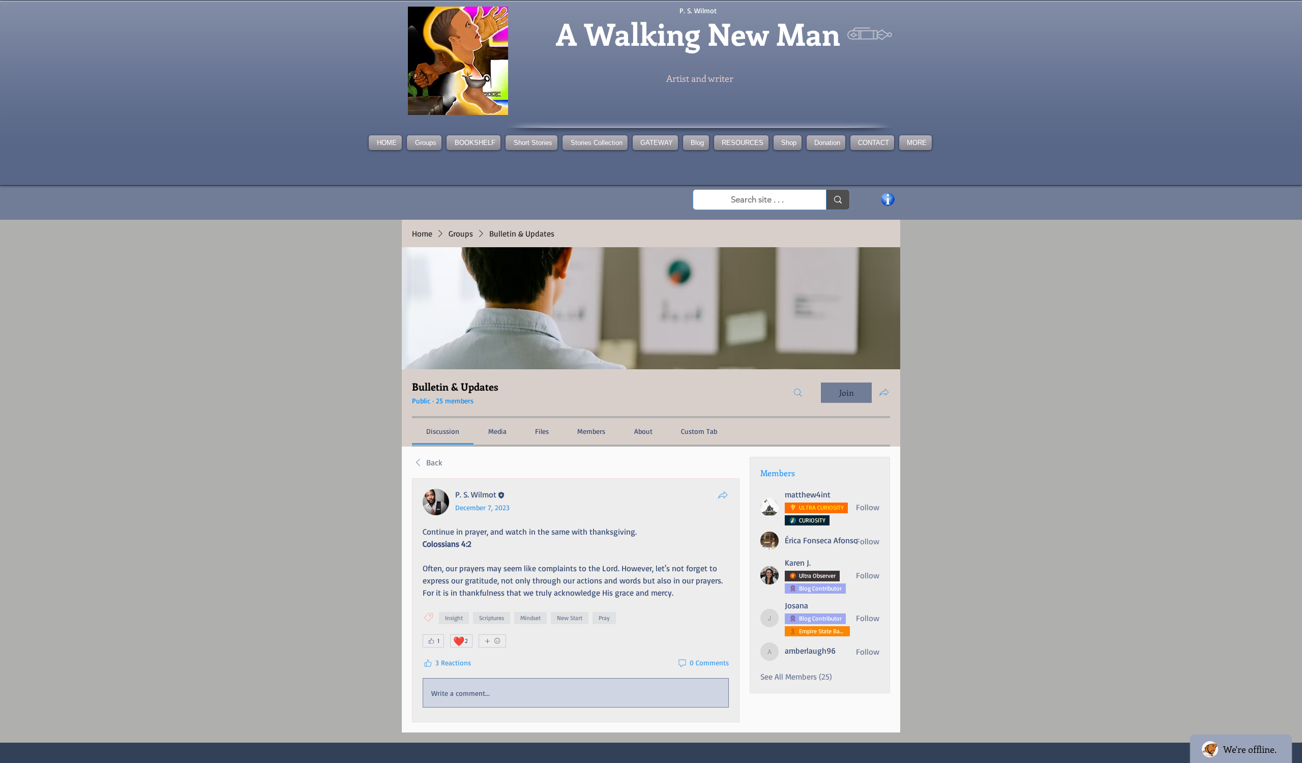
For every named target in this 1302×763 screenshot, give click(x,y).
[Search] (798, 393)
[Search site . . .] (837, 200)
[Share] (723, 495)
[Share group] (884, 392)
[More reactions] (492, 641)
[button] (595, 142)
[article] (575, 600)
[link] (442, 431)
